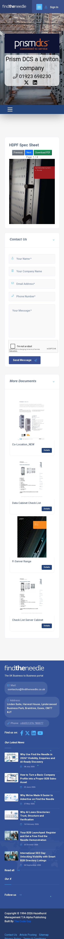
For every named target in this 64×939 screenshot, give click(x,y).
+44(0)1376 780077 (31, 723)
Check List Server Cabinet (27, 620)
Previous (18, 152)
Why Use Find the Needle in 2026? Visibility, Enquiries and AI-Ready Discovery (37, 758)
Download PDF (42, 152)
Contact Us (11, 934)
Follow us (11, 894)
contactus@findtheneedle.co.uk (26, 689)
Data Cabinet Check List (26, 503)
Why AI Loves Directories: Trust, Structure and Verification (35, 816)
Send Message (22, 360)
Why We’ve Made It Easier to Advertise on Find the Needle (37, 797)
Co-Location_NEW (23, 444)
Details (47, 450)
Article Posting (28, 934)
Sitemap (44, 934)
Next (29, 152)
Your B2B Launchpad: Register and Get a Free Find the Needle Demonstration (38, 836)
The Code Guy (22, 921)
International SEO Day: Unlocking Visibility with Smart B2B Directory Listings (37, 857)
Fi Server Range (21, 561)
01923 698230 (34, 76)
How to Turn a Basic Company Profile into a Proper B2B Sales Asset (38, 778)
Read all (10, 870)
